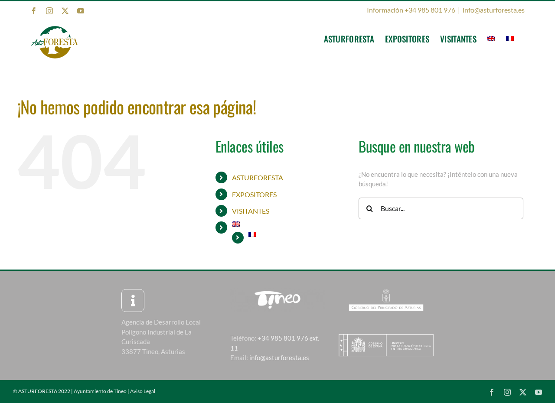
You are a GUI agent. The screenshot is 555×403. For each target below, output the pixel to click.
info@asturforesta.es (494, 10)
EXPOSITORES (254, 194)
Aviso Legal (142, 391)
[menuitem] (491, 38)
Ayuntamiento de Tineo (100, 391)
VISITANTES (250, 211)
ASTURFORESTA (257, 177)
